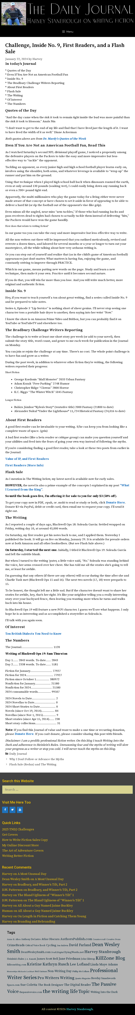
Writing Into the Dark (104, 992)
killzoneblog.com (16, 964)
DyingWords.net (74, 952)
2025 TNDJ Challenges (18, 829)
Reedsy (96, 978)
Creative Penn (113, 939)
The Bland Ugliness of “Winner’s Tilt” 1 (46, 895)
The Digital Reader (77, 985)
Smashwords (108, 978)
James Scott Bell (47, 959)
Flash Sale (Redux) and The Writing (32, 764)
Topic (84, 992)
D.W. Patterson (12, 890)
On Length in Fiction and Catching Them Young (52, 916)
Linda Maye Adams (104, 964)
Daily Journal (18, 754)
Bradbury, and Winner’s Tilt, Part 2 (42, 885)
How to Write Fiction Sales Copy (25, 840)
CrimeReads (16, 945)
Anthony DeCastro (31, 939)
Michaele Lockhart (26, 971)
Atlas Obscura (50, 939)
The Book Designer (50, 985)
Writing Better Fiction (18, 856)
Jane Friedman (69, 959)
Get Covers (10, 835)
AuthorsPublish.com (76, 939)
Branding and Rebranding (36, 922)
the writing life (60, 991)
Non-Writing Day (60, 971)
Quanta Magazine (83, 978)
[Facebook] (5, 810)
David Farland (80, 945)
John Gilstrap (88, 959)
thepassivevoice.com (31, 992)
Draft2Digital (57, 952)
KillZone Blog (110, 958)
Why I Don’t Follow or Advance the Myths (36, 759)
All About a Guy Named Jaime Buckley (45, 906)
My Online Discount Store (20, 845)
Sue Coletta (28, 985)
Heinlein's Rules (15, 959)
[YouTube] (20, 810)
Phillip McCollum (80, 971)
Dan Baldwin (62, 945)
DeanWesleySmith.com (36, 952)
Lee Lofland (80, 964)
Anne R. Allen (14, 939)
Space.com (13, 985)
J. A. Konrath (30, 959)
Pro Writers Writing (55, 977)
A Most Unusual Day (32, 874)
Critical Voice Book (35, 945)
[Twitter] (12, 810)
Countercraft (99, 939)
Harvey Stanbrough (102, 951)
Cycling (51, 945)
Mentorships (12, 971)
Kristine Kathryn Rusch (48, 964)
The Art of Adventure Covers (22, 851)
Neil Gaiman (41, 971)
